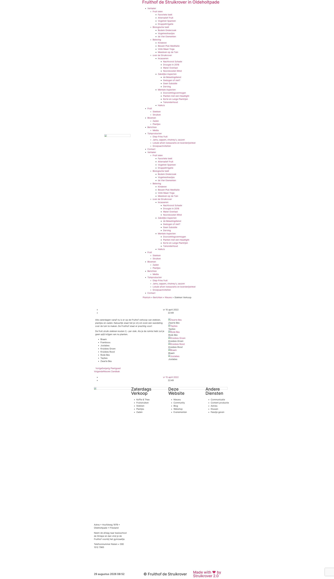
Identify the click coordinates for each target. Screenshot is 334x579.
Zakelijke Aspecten (167, 74)
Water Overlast (170, 67)
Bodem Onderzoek (167, 30)
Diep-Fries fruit (160, 136)
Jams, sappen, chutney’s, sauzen (169, 139)
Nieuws (168, 297)
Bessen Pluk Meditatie (169, 46)
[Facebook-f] (97, 556)
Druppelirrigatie (165, 24)
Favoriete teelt (165, 14)
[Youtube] (111, 556)
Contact (151, 149)
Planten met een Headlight (176, 96)
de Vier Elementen (167, 36)
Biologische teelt (161, 27)
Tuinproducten (154, 133)
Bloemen (151, 118)
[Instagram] (104, 556)
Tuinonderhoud (170, 102)
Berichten (152, 127)
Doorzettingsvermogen (174, 92)
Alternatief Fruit (165, 17)
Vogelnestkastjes (166, 33)
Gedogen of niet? (171, 80)
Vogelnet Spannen (167, 21)
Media (156, 130)
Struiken (157, 114)
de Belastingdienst (172, 77)
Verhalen (151, 8)
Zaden (156, 121)
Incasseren (163, 58)
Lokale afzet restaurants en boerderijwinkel (174, 143)
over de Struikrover (162, 55)
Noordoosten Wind (172, 71)
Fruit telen (158, 11)
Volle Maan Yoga (166, 49)
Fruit (149, 108)
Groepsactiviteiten (162, 146)
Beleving (157, 39)
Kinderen (162, 42)
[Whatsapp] (118, 556)
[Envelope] (97, 563)
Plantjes (156, 124)
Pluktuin (147, 297)
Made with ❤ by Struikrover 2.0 (207, 574)
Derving (167, 86)
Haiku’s (161, 105)
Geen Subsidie (170, 83)
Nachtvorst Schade (172, 61)
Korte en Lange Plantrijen (175, 99)
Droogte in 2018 (171, 64)
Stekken (157, 111)
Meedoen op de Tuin (168, 52)
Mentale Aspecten (167, 89)
